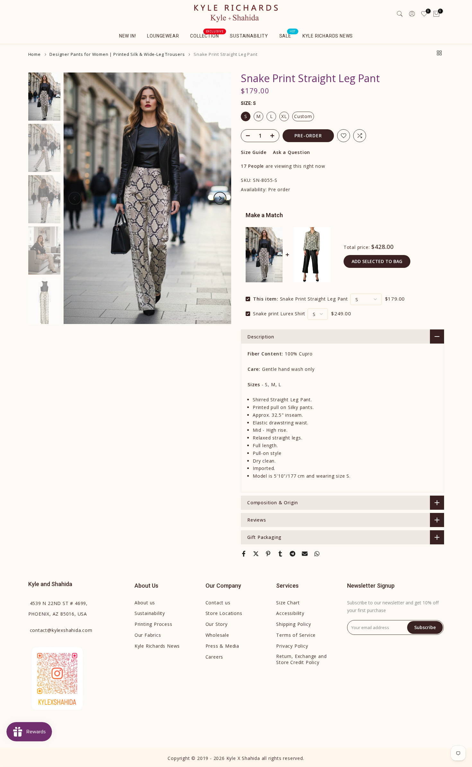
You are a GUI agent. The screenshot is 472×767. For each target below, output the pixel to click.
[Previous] (74, 198)
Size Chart (288, 603)
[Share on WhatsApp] (317, 554)
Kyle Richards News (327, 35)
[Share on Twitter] (256, 554)
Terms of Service (296, 635)
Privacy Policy (292, 646)
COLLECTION (206, 35)
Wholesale (217, 635)
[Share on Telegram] (292, 554)
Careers (214, 657)
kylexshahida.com (61, 630)
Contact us (218, 603)
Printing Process (153, 624)
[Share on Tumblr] (280, 554)
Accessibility (290, 613)
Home (34, 54)
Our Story (216, 624)
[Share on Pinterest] (268, 554)
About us (145, 603)
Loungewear (163, 35)
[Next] (220, 198)
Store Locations (223, 613)
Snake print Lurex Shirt (279, 314)
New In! (127, 35)
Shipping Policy (293, 624)
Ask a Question (291, 152)
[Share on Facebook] (244, 554)
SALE (287, 35)
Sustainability (249, 35)
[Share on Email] (305, 554)
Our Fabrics (148, 635)
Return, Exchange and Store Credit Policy (301, 659)
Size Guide (254, 152)
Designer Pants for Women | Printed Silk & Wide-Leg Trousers (117, 54)
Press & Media (222, 646)
